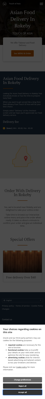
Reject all (22, 386)
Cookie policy (21, 367)
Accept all (22, 392)
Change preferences (22, 379)
